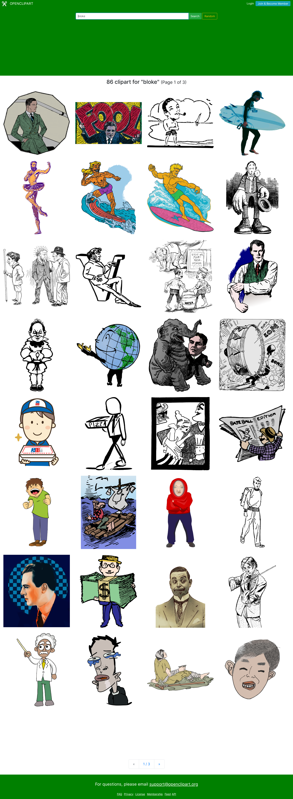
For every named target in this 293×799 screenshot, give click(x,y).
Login (250, 3)
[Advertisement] (146, 47)
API (174, 794)
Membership (155, 794)
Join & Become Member (273, 3)
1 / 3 (146, 764)
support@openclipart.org (173, 784)
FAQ (119, 794)
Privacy (128, 794)
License (140, 794)
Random (209, 16)
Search (195, 16)
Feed (168, 794)
